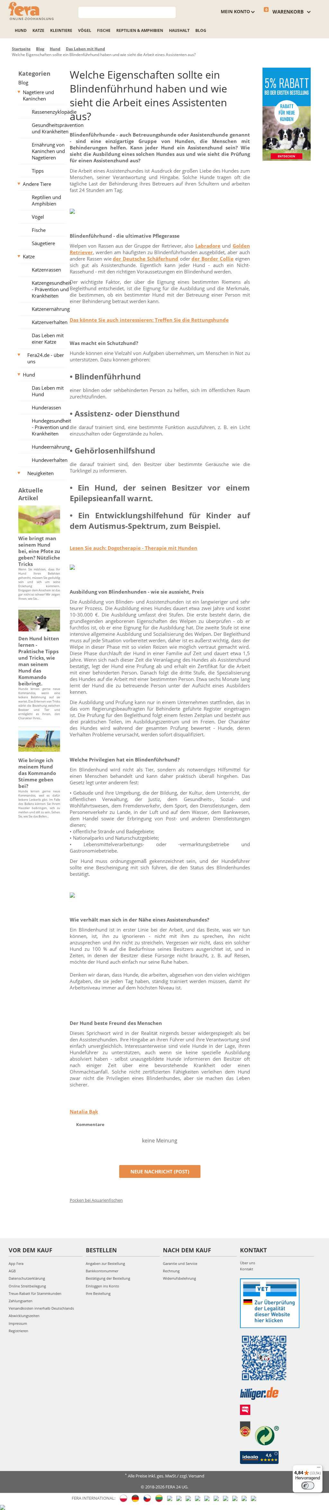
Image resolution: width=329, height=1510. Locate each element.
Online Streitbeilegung (27, 1286)
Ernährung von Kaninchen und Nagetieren (48, 151)
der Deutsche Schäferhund (145, 258)
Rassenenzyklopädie (51, 112)
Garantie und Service (180, 1263)
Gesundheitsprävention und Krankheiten (51, 128)
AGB (12, 1270)
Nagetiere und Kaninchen (38, 95)
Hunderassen (46, 407)
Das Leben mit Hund (48, 391)
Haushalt (179, 30)
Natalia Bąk (84, 1111)
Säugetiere (43, 243)
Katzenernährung (51, 309)
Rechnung (171, 1270)
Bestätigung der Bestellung (108, 1278)
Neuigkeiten (40, 473)
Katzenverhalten (49, 322)
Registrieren (18, 1330)
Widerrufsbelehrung (179, 1278)
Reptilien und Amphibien (46, 200)
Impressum (18, 1323)
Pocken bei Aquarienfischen (96, 1200)
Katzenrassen (46, 269)
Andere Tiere (37, 184)
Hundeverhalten (49, 460)
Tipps (38, 170)
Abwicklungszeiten (24, 1315)
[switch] (307, 1485)
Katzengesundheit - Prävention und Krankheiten (51, 289)
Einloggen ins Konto (102, 1286)
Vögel (84, 30)
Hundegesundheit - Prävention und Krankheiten (51, 427)
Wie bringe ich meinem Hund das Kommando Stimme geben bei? (37, 773)
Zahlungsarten (20, 1300)
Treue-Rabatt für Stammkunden (35, 1293)
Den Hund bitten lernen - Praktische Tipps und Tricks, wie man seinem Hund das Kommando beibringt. (38, 661)
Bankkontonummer (102, 1270)
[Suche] (171, 12)
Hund (21, 30)
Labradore (207, 246)
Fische (104, 30)
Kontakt (246, 1268)
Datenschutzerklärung (27, 1278)
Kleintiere (61, 30)
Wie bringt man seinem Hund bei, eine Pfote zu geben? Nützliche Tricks (39, 551)
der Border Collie (212, 258)
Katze (38, 30)
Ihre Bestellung (98, 1293)
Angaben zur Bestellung (105, 1263)
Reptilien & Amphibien (139, 30)
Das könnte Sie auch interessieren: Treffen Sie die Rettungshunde (149, 320)
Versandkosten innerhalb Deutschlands (41, 1308)
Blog (200, 30)
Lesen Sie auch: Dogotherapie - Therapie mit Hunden (133, 548)
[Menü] (319, 1469)
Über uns (247, 1262)
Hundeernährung (51, 447)
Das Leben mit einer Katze (48, 338)
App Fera (16, 1263)
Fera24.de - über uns (45, 358)
